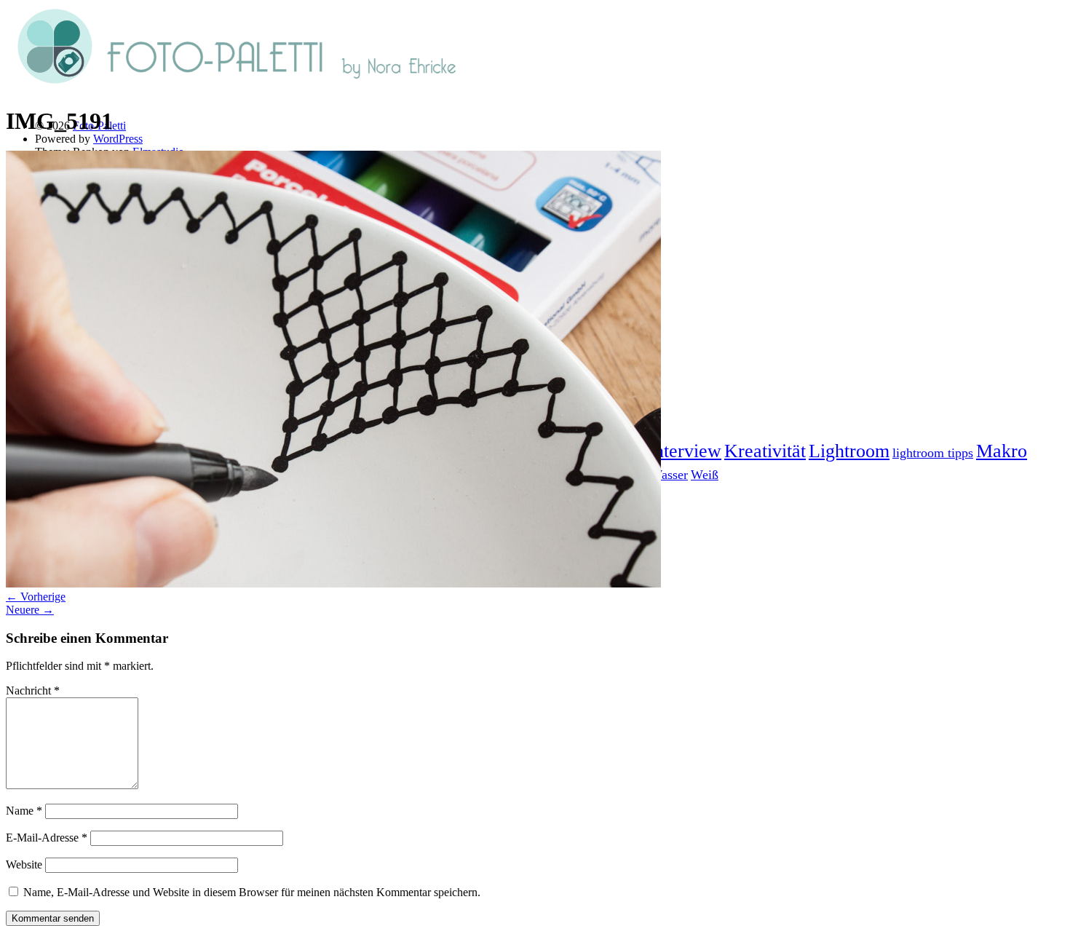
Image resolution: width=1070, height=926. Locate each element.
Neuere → (30, 610)
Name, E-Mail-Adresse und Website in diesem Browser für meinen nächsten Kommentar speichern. (251, 892)
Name (24, 810)
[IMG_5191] (333, 583)
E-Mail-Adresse (46, 837)
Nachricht (33, 690)
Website (24, 864)
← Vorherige (36, 596)
